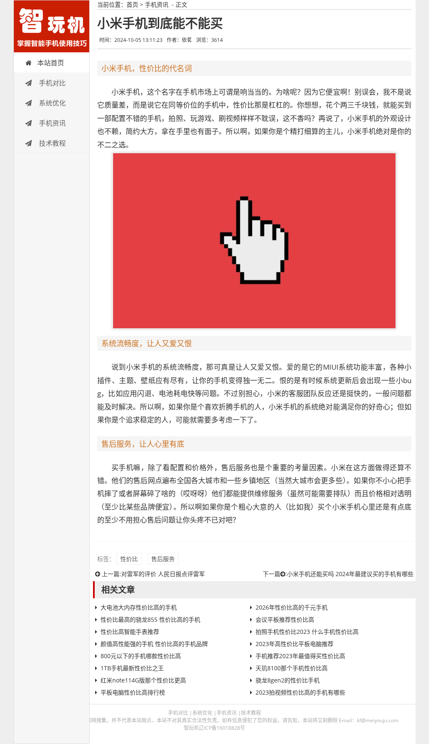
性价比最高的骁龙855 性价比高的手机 (150, 619)
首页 (132, 4)
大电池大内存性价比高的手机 (139, 607)
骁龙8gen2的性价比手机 (288, 680)
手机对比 (51, 83)
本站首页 (50, 62)
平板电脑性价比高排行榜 (133, 692)
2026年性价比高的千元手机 (292, 607)
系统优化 (51, 103)
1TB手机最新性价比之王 (132, 668)
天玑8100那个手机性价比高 (292, 668)
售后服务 (163, 559)
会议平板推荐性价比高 (285, 619)
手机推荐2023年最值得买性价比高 (300, 656)
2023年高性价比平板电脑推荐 (294, 644)
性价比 (129, 559)
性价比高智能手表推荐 (130, 632)
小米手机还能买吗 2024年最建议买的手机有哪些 (350, 574)
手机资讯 (51, 123)
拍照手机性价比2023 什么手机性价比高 (307, 632)
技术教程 (51, 143)
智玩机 (51, 26)
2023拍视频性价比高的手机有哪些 (300, 692)
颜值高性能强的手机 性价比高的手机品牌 (154, 644)
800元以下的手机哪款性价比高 (141, 656)
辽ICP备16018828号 (222, 727)
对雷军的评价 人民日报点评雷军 (163, 574)
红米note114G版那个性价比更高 (143, 680)
